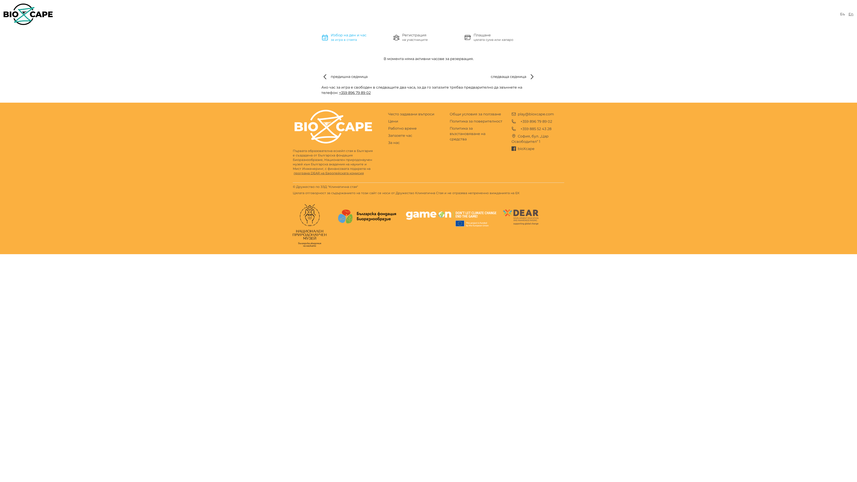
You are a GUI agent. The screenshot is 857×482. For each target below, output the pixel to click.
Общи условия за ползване (475, 114)
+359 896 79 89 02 (355, 93)
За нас (394, 143)
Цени (393, 121)
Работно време (402, 128)
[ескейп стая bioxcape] (28, 14)
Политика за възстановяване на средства (467, 133)
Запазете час (400, 135)
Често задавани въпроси (411, 114)
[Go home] (333, 126)
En (851, 14)
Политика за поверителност (476, 121)
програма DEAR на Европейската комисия (329, 173)
